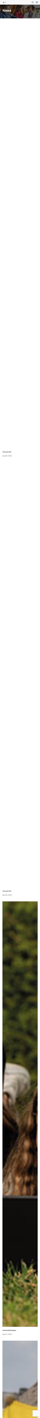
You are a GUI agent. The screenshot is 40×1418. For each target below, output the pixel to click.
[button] (37, 2)
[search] (33, 2)
